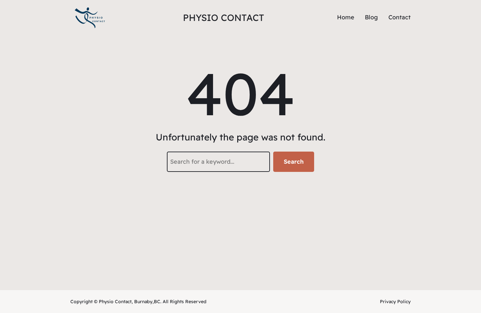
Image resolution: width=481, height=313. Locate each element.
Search (294, 161)
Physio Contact (223, 17)
